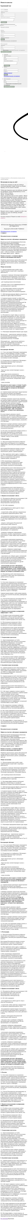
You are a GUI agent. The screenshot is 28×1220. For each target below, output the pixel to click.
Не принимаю (4, 1218)
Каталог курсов (5, 27)
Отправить (3, 22)
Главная (6, 9)
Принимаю (13, 50)
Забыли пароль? (5, 37)
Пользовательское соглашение (9, 40)
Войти (2, 39)
